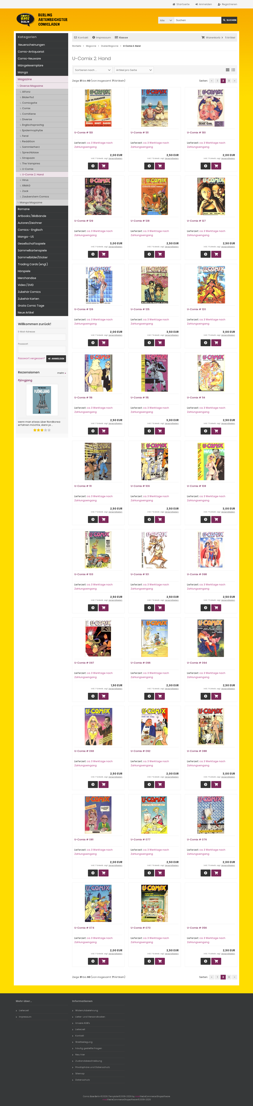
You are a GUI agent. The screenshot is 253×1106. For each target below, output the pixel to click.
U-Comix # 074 (84, 928)
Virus (25, 180)
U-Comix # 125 (140, 309)
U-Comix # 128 (140, 221)
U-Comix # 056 (197, 928)
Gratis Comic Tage (31, 306)
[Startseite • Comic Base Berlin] (42, 19)
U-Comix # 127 (196, 221)
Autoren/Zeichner (30, 223)
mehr (61, 373)
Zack (25, 191)
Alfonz (26, 92)
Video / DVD (26, 285)
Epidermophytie (32, 130)
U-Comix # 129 (83, 221)
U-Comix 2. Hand (33, 174)
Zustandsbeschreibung (88, 1060)
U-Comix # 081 (83, 839)
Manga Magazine (31, 202)
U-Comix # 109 (140, 486)
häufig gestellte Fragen (88, 1048)
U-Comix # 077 (140, 839)
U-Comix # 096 (140, 663)
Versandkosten (115, 158)
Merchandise (27, 278)
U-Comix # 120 (196, 309)
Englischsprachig (33, 125)
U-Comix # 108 (196, 486)
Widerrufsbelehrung (86, 1010)
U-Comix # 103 (83, 574)
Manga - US (26, 237)
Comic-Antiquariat (31, 52)
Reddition (28, 141)
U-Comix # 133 (83, 132)
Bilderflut (28, 97)
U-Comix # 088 (197, 751)
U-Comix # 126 (83, 309)
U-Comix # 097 (84, 663)
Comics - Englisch (30, 230)
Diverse (27, 119)
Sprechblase (30, 152)
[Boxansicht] (227, 69)
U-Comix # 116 (83, 397)
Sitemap (79, 1073)
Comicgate (29, 103)
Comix (26, 108)
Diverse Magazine (31, 86)
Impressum (103, 37)
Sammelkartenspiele (32, 250)
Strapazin (28, 158)
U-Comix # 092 (140, 751)
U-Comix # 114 (196, 397)
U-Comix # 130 (196, 132)
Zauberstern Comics (35, 196)
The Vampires (31, 163)
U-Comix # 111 (83, 486)
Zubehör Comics (29, 292)
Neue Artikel (26, 312)
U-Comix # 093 (84, 751)
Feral (25, 136)
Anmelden (56, 358)
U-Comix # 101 (140, 574)
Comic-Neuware (29, 58)
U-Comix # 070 (141, 928)
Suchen (229, 20)
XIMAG (26, 185)
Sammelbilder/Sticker (33, 257)
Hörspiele (24, 271)
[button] (166, 20)
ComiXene (29, 114)
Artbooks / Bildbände (32, 216)
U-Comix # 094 (197, 663)
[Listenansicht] (233, 69)
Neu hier (80, 1054)
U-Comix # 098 (197, 574)
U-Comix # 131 (139, 132)
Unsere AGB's (82, 1023)
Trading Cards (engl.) (33, 264)
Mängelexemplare (30, 65)
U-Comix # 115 (140, 397)
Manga (23, 72)
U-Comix (27, 169)
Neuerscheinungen (31, 45)
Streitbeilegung (84, 1042)
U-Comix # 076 (197, 839)
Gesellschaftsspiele (31, 244)
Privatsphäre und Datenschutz (92, 1067)
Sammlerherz (31, 147)
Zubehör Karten (28, 299)
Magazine (25, 79)
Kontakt (83, 37)
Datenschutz (82, 1079)
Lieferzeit (24, 1010)
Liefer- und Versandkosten (90, 1016)
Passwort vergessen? (31, 358)
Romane (24, 209)
